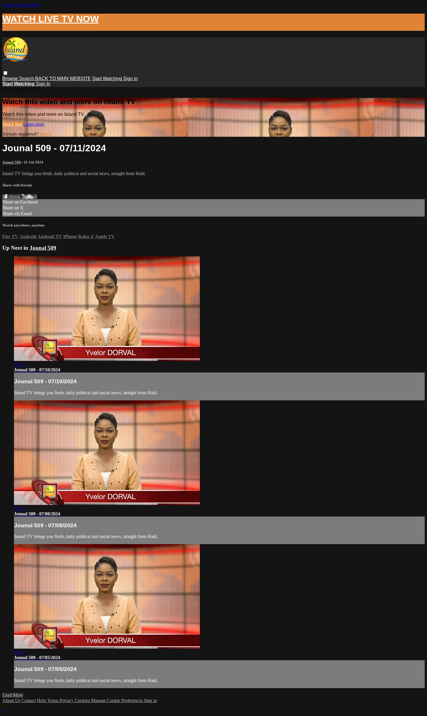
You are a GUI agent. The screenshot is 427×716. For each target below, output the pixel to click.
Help (42, 700)
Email (31, 196)
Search (27, 78)
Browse (10, 78)
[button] (5, 73)
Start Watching (107, 78)
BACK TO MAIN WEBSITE (63, 78)
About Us (11, 700)
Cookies (83, 700)
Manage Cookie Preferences (117, 700)
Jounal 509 (11, 162)
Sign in (130, 78)
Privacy (67, 700)
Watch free (12, 124)
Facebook (11, 196)
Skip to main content (21, 4)
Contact (28, 700)
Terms (53, 700)
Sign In (43, 83)
